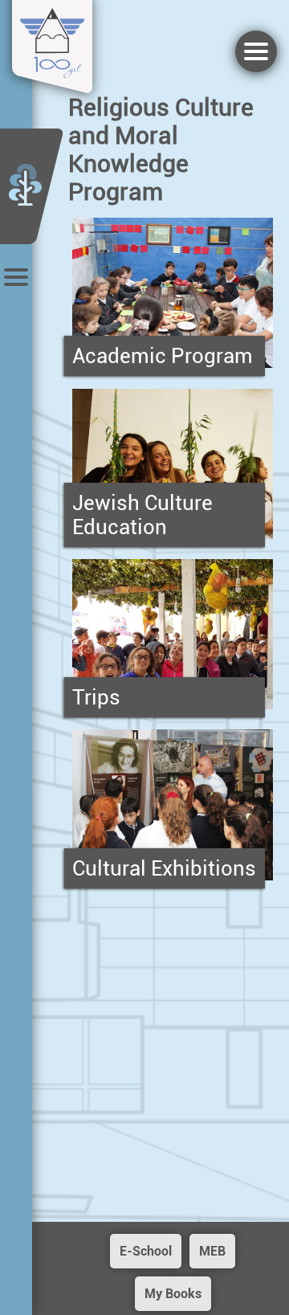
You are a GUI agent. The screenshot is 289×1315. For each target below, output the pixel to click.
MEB (212, 1251)
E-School (146, 1251)
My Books (172, 1293)
